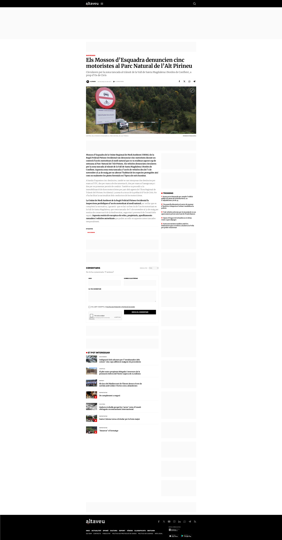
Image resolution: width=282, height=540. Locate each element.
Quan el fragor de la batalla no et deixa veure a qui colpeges (176, 219)
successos (91, 232)
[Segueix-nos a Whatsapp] (184, 521)
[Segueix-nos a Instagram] (174, 521)
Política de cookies (145, 533)
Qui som (89, 533)
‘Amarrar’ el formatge (108, 431)
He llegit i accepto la (113, 307)
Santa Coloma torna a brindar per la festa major (119, 419)
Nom (90, 278)
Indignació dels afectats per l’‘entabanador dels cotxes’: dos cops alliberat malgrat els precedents (120, 361)
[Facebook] (179, 81)
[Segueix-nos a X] (164, 521)
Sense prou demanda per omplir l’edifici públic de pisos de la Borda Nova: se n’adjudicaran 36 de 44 (177, 198)
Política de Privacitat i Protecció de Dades (120, 307)
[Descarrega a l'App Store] (174, 536)
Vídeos (130, 531)
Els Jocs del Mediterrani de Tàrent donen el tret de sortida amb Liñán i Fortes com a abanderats (120, 385)
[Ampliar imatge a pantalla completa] (192, 90)
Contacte (97, 533)
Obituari (151, 531)
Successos (90, 55)
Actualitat (96, 531)
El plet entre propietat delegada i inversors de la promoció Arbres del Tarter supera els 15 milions (120, 373)
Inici (88, 531)
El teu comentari (95, 289)
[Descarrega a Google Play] (186, 536)
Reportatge (103, 392)
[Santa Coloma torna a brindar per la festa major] (91, 418)
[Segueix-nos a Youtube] (169, 521)
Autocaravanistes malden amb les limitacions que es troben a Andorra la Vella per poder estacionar (177, 225)
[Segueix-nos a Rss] (195, 521)
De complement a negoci (109, 396)
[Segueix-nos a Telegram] (190, 521)
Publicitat (107, 533)
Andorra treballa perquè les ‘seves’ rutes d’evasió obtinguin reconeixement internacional (120, 408)
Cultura (102, 404)
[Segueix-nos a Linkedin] (179, 521)
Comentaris (119, 81)
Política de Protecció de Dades (124, 533)
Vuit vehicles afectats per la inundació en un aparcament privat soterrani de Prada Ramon (178, 213)
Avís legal (159, 533)
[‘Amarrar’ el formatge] (91, 429)
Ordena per (143, 268)
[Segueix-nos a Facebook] (159, 521)
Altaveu (93, 81)
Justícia (102, 369)
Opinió (105, 531)
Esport (101, 380)
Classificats (140, 531)
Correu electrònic (131, 278)
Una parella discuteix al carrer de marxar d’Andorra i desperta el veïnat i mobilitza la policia (177, 206)
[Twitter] (184, 81)
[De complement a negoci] (91, 394)
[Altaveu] (92, 3)
